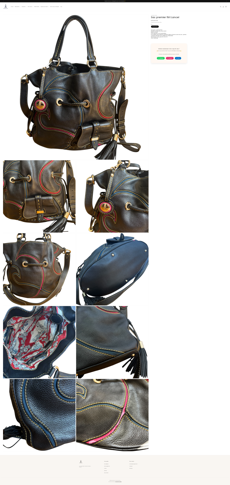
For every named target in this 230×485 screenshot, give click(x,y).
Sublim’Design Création (118, 481)
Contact (105, 468)
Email (179, 58)
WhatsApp (161, 58)
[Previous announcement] (3, 1)
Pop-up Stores (106, 472)
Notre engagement (107, 466)
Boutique (105, 470)
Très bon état (154, 26)
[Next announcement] (226, 1)
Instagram (170, 58)
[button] (17, 6)
